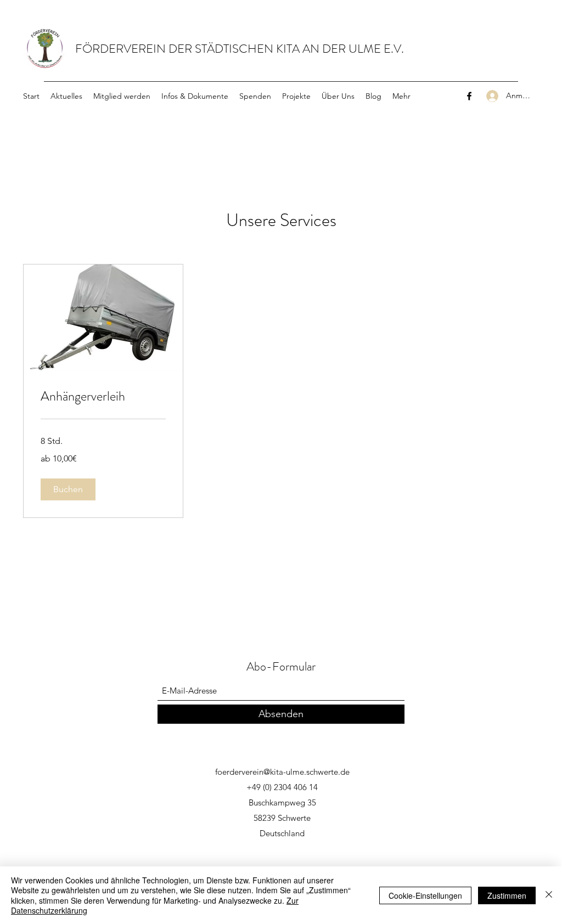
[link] (103, 396)
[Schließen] (548, 895)
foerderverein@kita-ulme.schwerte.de (282, 772)
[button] (68, 489)
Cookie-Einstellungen (425, 895)
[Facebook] (469, 96)
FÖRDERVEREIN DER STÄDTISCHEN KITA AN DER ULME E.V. (239, 48)
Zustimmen (506, 895)
